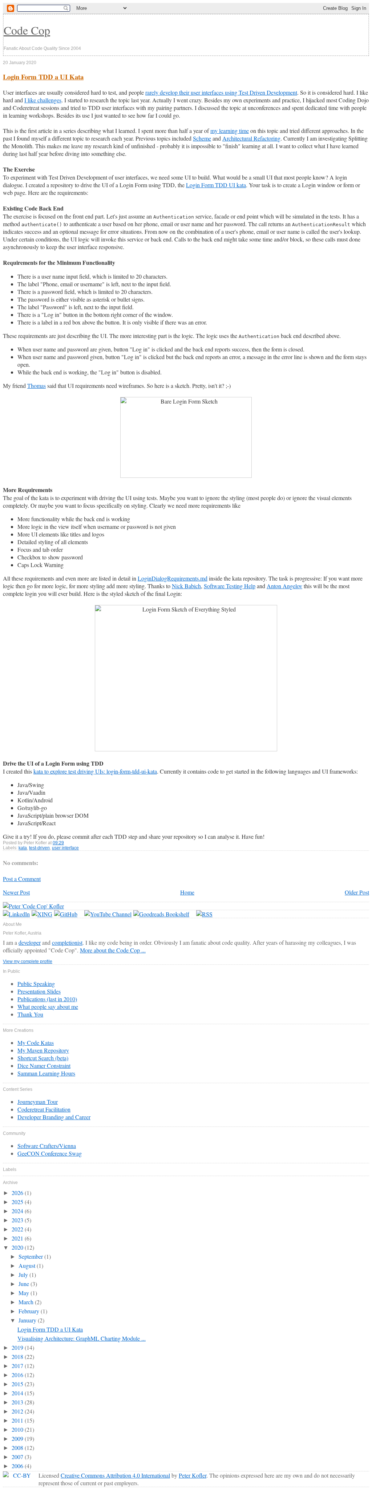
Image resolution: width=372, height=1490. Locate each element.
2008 (18, 1447)
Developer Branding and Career (53, 1117)
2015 (18, 1384)
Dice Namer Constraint (43, 1065)
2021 (18, 1238)
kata (23, 847)
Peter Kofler (192, 1475)
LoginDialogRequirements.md (172, 578)
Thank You (30, 1014)
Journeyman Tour (37, 1101)
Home (187, 892)
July (24, 1274)
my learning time (229, 130)
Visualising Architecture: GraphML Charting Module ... (81, 1338)
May (25, 1293)
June (25, 1283)
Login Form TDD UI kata (216, 185)
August (28, 1265)
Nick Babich (186, 586)
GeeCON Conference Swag (49, 1153)
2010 (18, 1429)
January (28, 1320)
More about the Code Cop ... (113, 950)
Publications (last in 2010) (47, 999)
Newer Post (16, 892)
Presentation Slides (39, 991)
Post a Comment (22, 878)
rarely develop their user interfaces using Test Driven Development (221, 92)
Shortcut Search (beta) (42, 1058)
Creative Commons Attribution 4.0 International (115, 1475)
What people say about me (47, 1006)
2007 (18, 1456)
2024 (18, 1211)
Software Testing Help (229, 586)
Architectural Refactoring (251, 138)
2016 (18, 1375)
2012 (18, 1411)
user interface (65, 847)
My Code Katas (35, 1042)
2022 (18, 1229)
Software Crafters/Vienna (46, 1145)
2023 (18, 1220)
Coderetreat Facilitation (43, 1109)
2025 (18, 1202)
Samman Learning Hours (46, 1073)
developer (30, 942)
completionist (67, 942)
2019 (18, 1347)
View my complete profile (27, 961)
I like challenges (42, 100)
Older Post (357, 892)
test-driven (39, 847)
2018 (18, 1356)
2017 (18, 1365)
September (31, 1256)
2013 (18, 1402)
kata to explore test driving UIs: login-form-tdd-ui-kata (95, 771)
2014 (18, 1393)
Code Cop (27, 30)
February (30, 1311)
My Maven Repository (43, 1050)
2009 (18, 1438)
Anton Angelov (284, 586)
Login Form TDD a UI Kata (43, 77)
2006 (18, 1466)
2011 (18, 1420)
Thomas (36, 385)
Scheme (202, 138)
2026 (18, 1192)
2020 (18, 1247)
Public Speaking (36, 983)
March (27, 1302)
